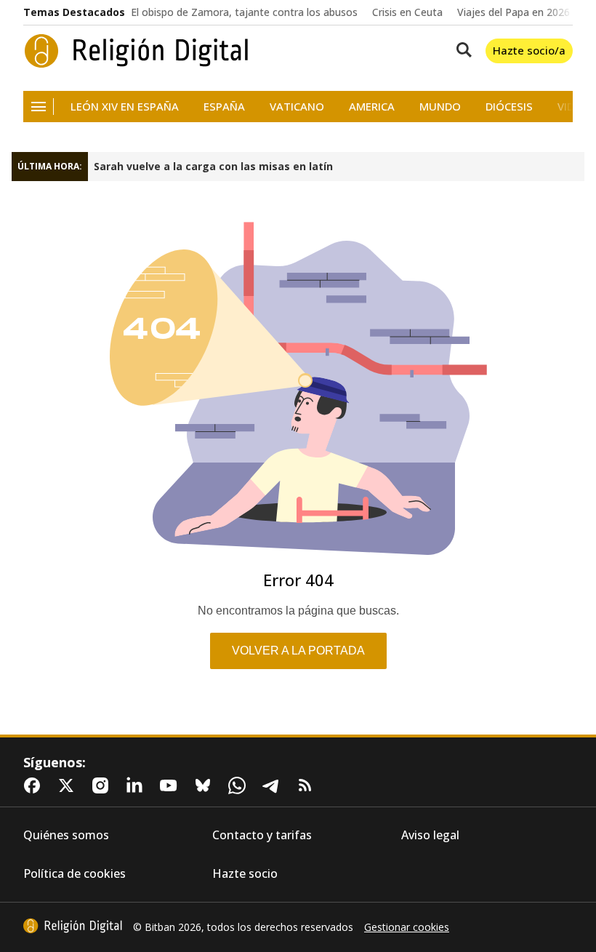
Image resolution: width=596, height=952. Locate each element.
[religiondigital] (72, 925)
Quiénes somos (66, 835)
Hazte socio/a (529, 50)
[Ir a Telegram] (274, 785)
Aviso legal (430, 835)
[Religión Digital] (137, 51)
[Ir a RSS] (308, 785)
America (372, 106)
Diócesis (509, 106)
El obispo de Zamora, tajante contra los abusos (244, 12)
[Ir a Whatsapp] (239, 785)
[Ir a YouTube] (171, 785)
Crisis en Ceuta (407, 12)
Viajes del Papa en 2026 (513, 12)
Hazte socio (245, 873)
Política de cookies (74, 873)
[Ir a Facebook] (35, 785)
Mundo (440, 106)
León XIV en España (125, 106)
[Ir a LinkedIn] (137, 785)
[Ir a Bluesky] (205, 785)
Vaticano (297, 106)
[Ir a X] (69, 785)
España (224, 106)
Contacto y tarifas (262, 835)
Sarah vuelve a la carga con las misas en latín (213, 166)
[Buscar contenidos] (461, 51)
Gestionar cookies (406, 927)
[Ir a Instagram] (103, 785)
